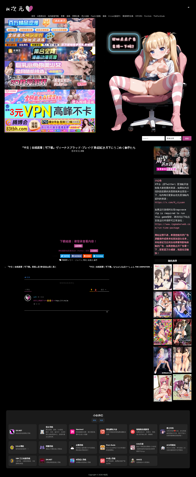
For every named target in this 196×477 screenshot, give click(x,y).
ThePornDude (159, 16)
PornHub (147, 16)
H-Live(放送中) (114, 16)
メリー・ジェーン (75, 260)
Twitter (66, 256)
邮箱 (94, 420)
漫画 (104, 16)
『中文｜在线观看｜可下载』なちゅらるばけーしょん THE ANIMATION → (120, 267)
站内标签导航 (53, 16)
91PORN (138, 16)
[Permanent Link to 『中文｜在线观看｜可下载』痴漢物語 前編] (163, 360)
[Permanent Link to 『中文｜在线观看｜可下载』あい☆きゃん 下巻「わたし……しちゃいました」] (163, 388)
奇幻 (85, 260)
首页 (33, 16)
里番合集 (76, 16)
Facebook (77, 256)
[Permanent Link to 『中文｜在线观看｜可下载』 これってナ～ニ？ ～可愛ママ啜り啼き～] (182, 277)
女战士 (90, 260)
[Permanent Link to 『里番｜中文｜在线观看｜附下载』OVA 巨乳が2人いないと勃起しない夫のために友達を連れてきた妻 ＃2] (182, 360)
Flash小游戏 (96, 16)
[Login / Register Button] (188, 7)
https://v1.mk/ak (61, 301)
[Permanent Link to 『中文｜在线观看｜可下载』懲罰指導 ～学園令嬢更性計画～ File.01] (163, 305)
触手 (95, 260)
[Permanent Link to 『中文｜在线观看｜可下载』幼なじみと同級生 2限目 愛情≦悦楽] (182, 332)
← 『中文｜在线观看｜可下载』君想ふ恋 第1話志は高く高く (30, 267)
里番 (63, 16)
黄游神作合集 (127, 16)
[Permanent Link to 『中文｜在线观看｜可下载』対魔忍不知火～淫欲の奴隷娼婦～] (182, 304)
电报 (101, 420)
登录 (28, 277)
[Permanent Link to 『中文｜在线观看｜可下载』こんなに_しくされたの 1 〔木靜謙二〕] (163, 332)
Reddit (88, 256)
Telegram (99, 256)
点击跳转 (94, 251)
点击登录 (78, 246)
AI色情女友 (41, 16)
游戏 (68, 16)
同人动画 (85, 16)
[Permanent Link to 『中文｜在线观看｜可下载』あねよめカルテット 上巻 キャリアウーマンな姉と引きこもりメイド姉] (163, 277)
